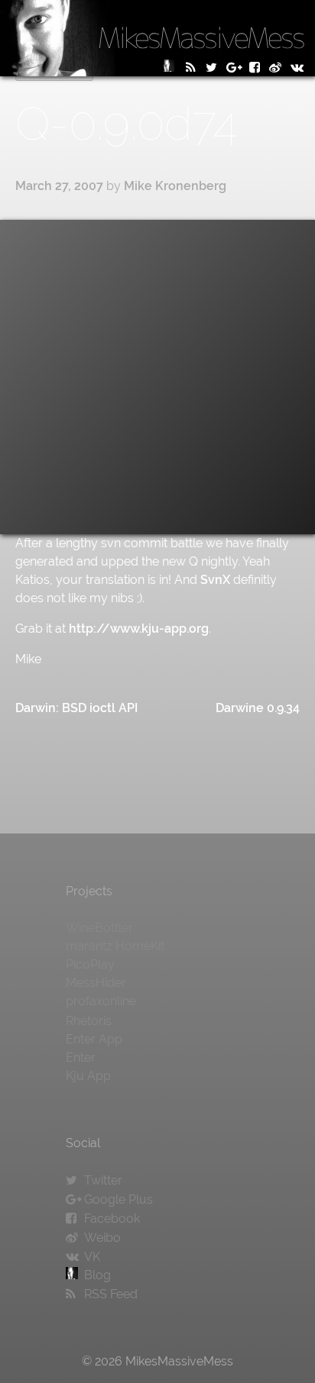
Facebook (112, 1218)
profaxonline (101, 1001)
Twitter (103, 1180)
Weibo (102, 1237)
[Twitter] (214, 67)
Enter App (94, 1039)
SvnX (215, 579)
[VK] (300, 67)
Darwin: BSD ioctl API (76, 708)
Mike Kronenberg (175, 186)
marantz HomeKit (115, 946)
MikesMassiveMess (201, 37)
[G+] (235, 67)
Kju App (88, 1076)
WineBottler (99, 927)
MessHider (96, 982)
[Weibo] (278, 67)
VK (92, 1256)
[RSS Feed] (192, 67)
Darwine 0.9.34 (258, 708)
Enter (81, 1057)
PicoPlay (90, 964)
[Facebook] (257, 67)
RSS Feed (111, 1294)
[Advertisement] (157, 377)
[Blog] (171, 67)
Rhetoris (89, 1021)
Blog (97, 1275)
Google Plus (118, 1199)
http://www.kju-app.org (139, 628)
